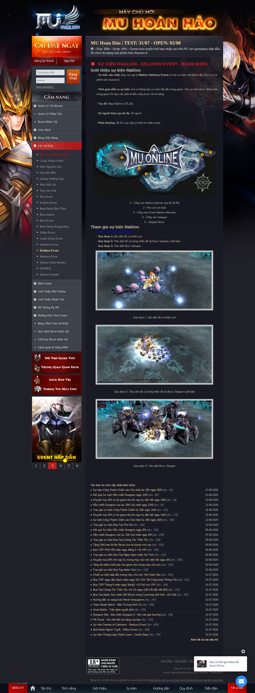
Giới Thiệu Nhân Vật (51, 299)
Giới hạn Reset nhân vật (53, 339)
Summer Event (49, 244)
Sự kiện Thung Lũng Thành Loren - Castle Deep (120, 634)
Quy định (186, 688)
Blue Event (47, 220)
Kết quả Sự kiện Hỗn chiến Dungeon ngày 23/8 (120, 494)
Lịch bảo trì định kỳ (56, 380)
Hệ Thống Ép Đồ (48, 307)
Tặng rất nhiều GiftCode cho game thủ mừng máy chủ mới (127, 564)
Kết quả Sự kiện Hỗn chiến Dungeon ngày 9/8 (119, 529)
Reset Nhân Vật (47, 121)
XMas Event (47, 232)
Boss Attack (47, 214)
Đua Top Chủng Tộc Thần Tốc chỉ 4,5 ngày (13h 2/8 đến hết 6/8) (130, 589)
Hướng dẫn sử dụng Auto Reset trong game (118, 599)
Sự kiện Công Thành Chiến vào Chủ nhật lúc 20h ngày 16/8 (127, 519)
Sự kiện (131, 688)
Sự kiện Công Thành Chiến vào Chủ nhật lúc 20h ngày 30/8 (127, 489)
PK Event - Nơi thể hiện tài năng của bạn (117, 619)
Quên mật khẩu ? (45, 87)
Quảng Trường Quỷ (52, 178)
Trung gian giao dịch (56, 368)
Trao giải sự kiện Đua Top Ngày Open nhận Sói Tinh (123, 554)
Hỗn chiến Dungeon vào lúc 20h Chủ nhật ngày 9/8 (122, 534)
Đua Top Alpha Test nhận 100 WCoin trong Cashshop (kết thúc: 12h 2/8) (134, 594)
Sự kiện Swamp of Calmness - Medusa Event (119, 624)
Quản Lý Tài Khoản (50, 105)
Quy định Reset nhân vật (53, 331)
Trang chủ (92, 49)
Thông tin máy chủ (56, 389)
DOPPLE (45, 268)
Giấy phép (180, 660)
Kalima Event (48, 202)
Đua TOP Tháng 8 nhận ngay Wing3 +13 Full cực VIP (124, 584)
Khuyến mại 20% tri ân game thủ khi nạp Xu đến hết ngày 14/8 (129, 514)
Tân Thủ (46, 688)
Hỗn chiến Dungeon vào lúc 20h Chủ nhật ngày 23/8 (123, 504)
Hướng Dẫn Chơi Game (52, 315)
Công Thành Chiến (52, 160)
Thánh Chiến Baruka (53, 262)
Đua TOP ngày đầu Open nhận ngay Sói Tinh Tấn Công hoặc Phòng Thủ (135, 579)
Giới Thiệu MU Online (52, 291)
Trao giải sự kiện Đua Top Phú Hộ (112, 524)
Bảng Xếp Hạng (48, 137)
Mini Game (45, 283)
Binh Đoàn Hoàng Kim (54, 226)
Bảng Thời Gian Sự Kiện (53, 323)
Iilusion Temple (49, 274)
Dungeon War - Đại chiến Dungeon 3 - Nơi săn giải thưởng (127, 614)
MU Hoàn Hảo (56, 18)
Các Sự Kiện (45, 145)
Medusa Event (49, 256)
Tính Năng (69, 688)
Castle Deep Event (51, 238)
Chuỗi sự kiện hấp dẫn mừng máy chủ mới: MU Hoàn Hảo (127, 574)
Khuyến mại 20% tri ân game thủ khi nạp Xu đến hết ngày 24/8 (129, 499)
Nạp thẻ (69, 61)
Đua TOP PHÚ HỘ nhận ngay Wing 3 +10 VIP (119, 549)
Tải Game (237, 687)
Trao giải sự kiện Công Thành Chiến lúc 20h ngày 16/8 (124, 509)
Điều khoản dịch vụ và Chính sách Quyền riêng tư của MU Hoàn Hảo (186, 680)
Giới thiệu (166, 660)
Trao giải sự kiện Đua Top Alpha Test (114, 569)
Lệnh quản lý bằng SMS (53, 347)
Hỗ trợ (56, 358)
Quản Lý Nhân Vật (50, 113)
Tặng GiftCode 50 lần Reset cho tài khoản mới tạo (122, 544)
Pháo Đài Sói (48, 184)
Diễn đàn (212, 688)
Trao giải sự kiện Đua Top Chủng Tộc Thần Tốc (120, 539)
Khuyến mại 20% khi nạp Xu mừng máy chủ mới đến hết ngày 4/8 (131, 559)
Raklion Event (49, 250)
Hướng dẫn (161, 688)
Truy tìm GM (48, 190)
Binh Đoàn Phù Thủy (53, 208)
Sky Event (46, 196)
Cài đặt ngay (57, 46)
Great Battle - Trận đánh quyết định (113, 609)
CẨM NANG (57, 95)
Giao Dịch (44, 129)
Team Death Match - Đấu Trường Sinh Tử (117, 604)
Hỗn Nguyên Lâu (51, 166)
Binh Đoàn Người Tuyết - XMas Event (115, 629)
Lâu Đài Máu (48, 172)
